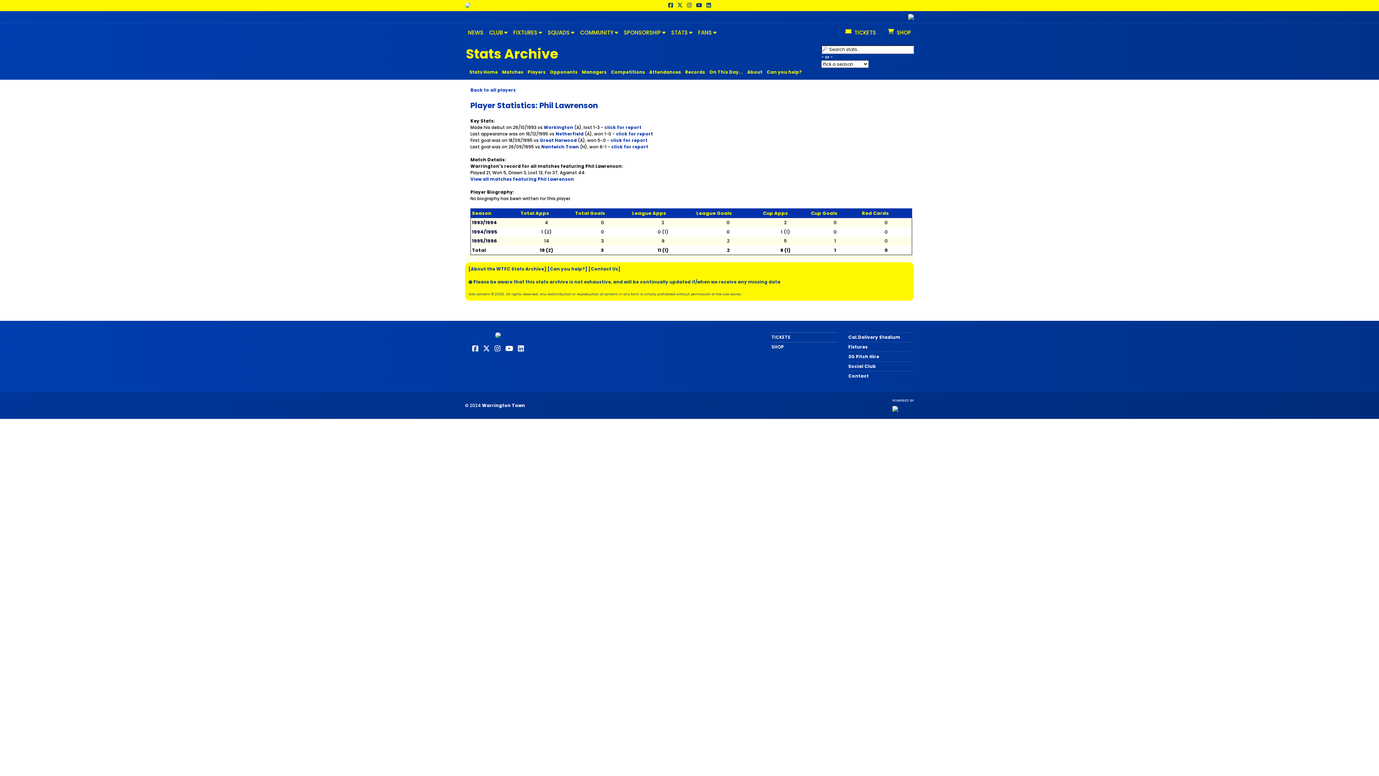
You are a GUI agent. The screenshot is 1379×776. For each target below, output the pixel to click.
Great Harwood (558, 140)
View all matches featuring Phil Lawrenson (522, 179)
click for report (622, 127)
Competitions (628, 72)
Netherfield (570, 134)
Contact (858, 376)
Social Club (862, 366)
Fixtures (858, 347)
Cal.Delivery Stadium (874, 337)
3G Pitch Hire (863, 357)
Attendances (665, 72)
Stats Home (483, 72)
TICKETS (780, 337)
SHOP (777, 347)
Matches (512, 72)
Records (695, 72)
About (754, 72)
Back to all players (493, 90)
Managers (594, 72)
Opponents (563, 72)
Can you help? (784, 72)
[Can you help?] (568, 269)
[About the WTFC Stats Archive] (508, 269)
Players (536, 72)
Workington (558, 127)
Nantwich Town (560, 147)
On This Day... (726, 72)
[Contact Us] (605, 269)
